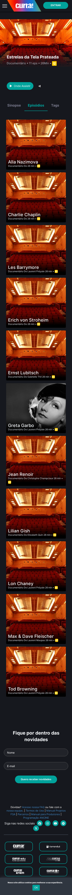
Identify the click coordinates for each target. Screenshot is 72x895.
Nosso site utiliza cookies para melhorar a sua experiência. (36, 882)
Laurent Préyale (36, 271)
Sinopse (14, 105)
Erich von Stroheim (28, 320)
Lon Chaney (20, 583)
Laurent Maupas (36, 640)
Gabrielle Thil (34, 376)
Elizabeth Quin (35, 534)
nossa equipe (15, 810)
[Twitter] (36, 828)
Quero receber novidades (36, 779)
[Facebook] (40, 823)
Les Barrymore (23, 267)
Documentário (15, 165)
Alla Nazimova (23, 162)
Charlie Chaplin (24, 214)
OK (36, 887)
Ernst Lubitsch (23, 372)
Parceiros (23, 814)
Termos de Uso (35, 810)
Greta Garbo (21, 425)
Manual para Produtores (45, 814)
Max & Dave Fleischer (31, 636)
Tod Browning (22, 689)
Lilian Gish (19, 531)
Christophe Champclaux (40, 478)
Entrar (56, 5)
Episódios (36, 105)
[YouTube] (55, 823)
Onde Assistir (22, 86)
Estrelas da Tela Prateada (33, 56)
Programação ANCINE (36, 817)
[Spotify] (63, 823)
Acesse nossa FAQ (33, 807)
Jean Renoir (20, 474)
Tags (55, 105)
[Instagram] (47, 823)
